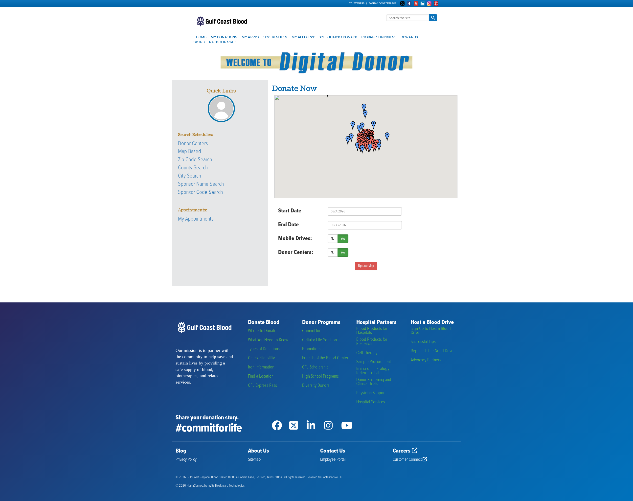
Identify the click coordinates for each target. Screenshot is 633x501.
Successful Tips (423, 342)
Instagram (429, 3)
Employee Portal (332, 459)
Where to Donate (262, 331)
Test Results (275, 37)
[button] (385, 137)
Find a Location (260, 376)
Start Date (289, 211)
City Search (189, 176)
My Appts (250, 37)
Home (201, 37)
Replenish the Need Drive (432, 351)
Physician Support (371, 393)
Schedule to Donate (338, 37)
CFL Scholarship (315, 367)
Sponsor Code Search (200, 192)
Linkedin (422, 3)
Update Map (366, 266)
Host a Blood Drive (432, 322)
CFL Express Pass (262, 386)
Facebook (409, 3)
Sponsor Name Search (201, 184)
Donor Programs (321, 322)
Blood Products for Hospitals (371, 331)
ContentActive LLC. (332, 477)
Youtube (416, 3)
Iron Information (261, 367)
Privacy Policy (186, 459)
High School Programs (320, 376)
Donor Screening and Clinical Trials (373, 382)
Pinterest (436, 3)
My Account (303, 37)
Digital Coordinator (383, 3)
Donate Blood (263, 322)
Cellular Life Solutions (320, 340)
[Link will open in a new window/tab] (280, 419)
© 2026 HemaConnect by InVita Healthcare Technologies (210, 486)
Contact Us (332, 451)
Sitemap (254, 459)
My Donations (224, 37)
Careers (402, 451)
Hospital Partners (376, 322)
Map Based (189, 151)
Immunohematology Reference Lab (372, 371)
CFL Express (356, 3)
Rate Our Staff (223, 42)
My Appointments (196, 219)
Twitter (402, 3)
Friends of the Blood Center (325, 358)
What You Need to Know (268, 340)
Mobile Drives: (295, 238)
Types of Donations (264, 349)
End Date (288, 224)
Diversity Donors (315, 386)
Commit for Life (315, 331)
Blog (181, 451)
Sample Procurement (373, 362)
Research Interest (378, 37)
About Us (258, 451)
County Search (193, 168)
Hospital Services (370, 402)
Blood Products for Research (371, 342)
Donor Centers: (295, 252)
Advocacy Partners (426, 360)
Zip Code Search (195, 159)
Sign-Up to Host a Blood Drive (431, 331)
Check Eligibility (261, 358)
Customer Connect (408, 459)
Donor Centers (193, 143)
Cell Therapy (366, 353)
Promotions (311, 349)
